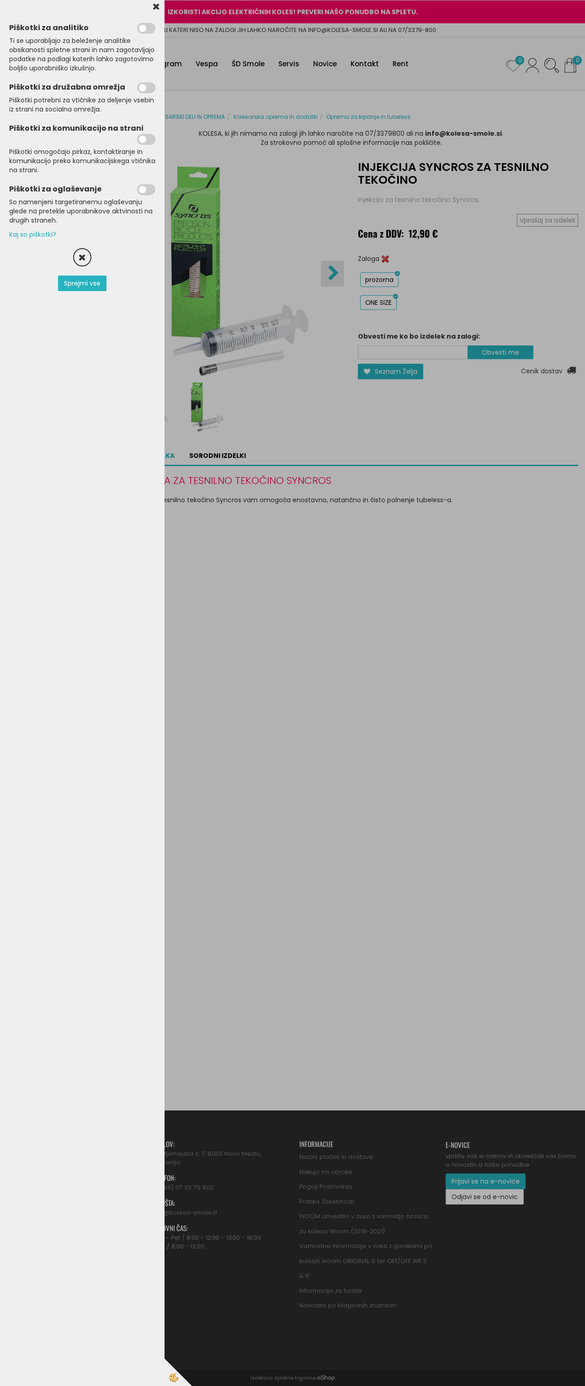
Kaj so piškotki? (32, 234)
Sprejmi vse (82, 283)
